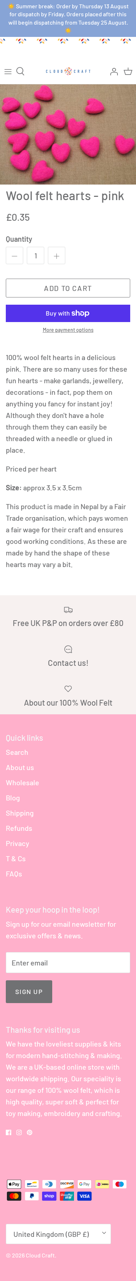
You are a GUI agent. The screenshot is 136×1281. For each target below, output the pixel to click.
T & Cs (16, 858)
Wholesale (22, 782)
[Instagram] (19, 1132)
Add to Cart (68, 288)
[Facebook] (8, 1132)
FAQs (14, 873)
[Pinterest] (29, 1132)
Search (17, 752)
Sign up (29, 991)
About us (20, 767)
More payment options (68, 330)
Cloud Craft (40, 1255)
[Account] (112, 71)
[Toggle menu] (8, 71)
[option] (68, 134)
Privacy (17, 843)
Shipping (20, 812)
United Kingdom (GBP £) (51, 1234)
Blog (13, 797)
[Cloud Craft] (68, 71)
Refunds (19, 828)
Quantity (19, 238)
